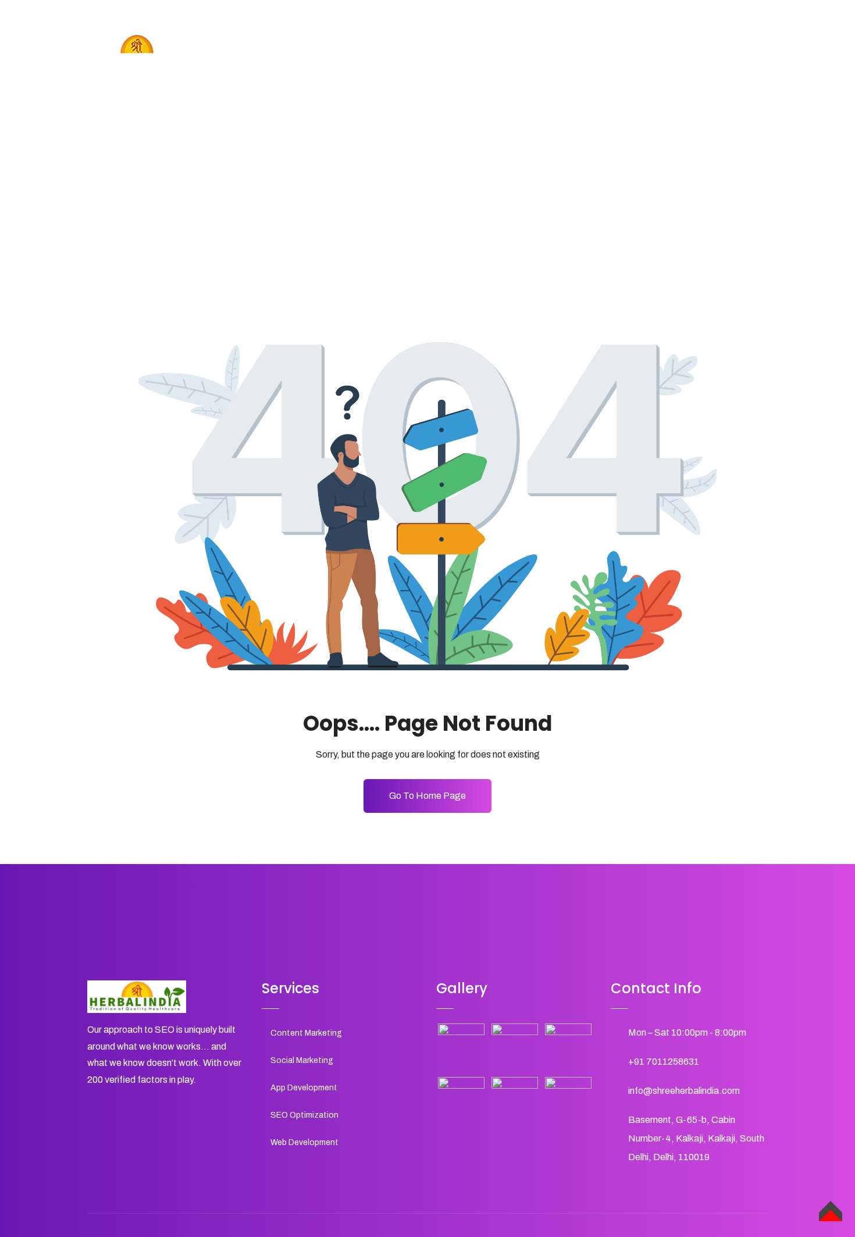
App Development (303, 1087)
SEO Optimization (304, 1115)
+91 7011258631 (663, 1062)
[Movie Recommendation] (461, 1046)
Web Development (304, 1142)
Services (595, 57)
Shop (643, 57)
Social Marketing (301, 1060)
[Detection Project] (568, 1100)
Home (486, 57)
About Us (537, 57)
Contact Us (698, 57)
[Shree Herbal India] (136, 52)
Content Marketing (306, 1033)
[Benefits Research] (461, 1100)
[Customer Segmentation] (514, 1046)
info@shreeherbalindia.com (684, 1091)
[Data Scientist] (514, 1100)
